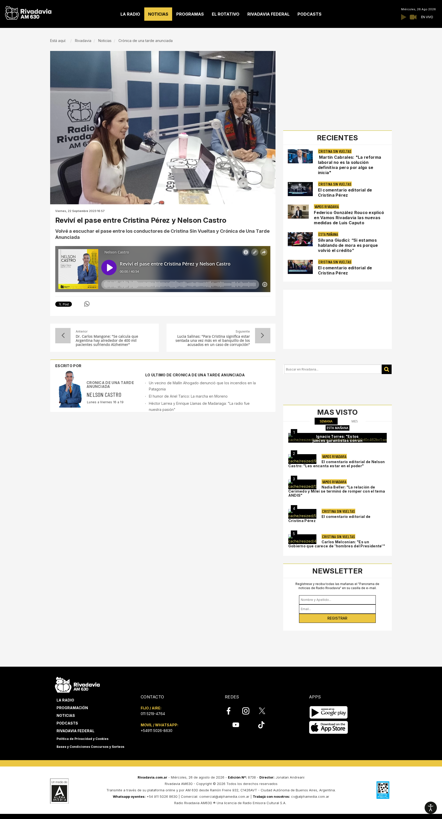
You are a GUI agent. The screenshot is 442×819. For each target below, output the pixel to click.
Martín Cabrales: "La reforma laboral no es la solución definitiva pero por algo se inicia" (349, 165)
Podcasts (67, 723)
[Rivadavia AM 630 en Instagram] (248, 711)
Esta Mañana (328, 234)
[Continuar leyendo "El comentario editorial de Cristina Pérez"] (300, 189)
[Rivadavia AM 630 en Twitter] (265, 710)
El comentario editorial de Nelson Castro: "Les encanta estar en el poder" (336, 464)
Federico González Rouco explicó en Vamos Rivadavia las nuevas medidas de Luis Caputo (349, 217)
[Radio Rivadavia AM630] (28, 11)
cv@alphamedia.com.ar (310, 796)
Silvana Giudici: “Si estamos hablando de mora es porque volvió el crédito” (348, 245)
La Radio (65, 700)
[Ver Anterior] (63, 335)
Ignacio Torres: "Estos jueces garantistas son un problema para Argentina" (338, 440)
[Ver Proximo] (262, 335)
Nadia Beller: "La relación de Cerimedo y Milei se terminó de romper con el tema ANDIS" (336, 491)
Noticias (66, 715)
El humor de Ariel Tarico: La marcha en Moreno (188, 396)
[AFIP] (383, 790)
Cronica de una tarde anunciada (110, 384)
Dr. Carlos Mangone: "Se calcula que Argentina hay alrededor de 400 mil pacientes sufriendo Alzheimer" (107, 340)
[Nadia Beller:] (302, 484)
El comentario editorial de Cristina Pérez (345, 192)
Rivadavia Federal (75, 731)
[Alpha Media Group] (59, 791)
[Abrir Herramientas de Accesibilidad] (431, 808)
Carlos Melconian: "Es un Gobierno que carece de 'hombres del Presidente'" (336, 544)
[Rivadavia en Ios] (328, 727)
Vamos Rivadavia (326, 206)
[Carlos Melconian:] (302, 539)
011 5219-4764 (153, 713)
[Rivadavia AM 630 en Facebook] (231, 711)
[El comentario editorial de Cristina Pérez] (302, 514)
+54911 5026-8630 (156, 730)
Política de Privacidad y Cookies (82, 739)
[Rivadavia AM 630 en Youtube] (236, 725)
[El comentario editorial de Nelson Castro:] (302, 459)
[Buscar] (387, 369)
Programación (72, 708)
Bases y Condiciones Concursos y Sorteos (90, 747)
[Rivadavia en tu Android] (328, 712)
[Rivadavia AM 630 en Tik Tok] (261, 725)
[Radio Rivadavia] (77, 684)
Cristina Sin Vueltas (334, 151)
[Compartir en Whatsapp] (87, 304)
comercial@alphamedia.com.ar (224, 796)
